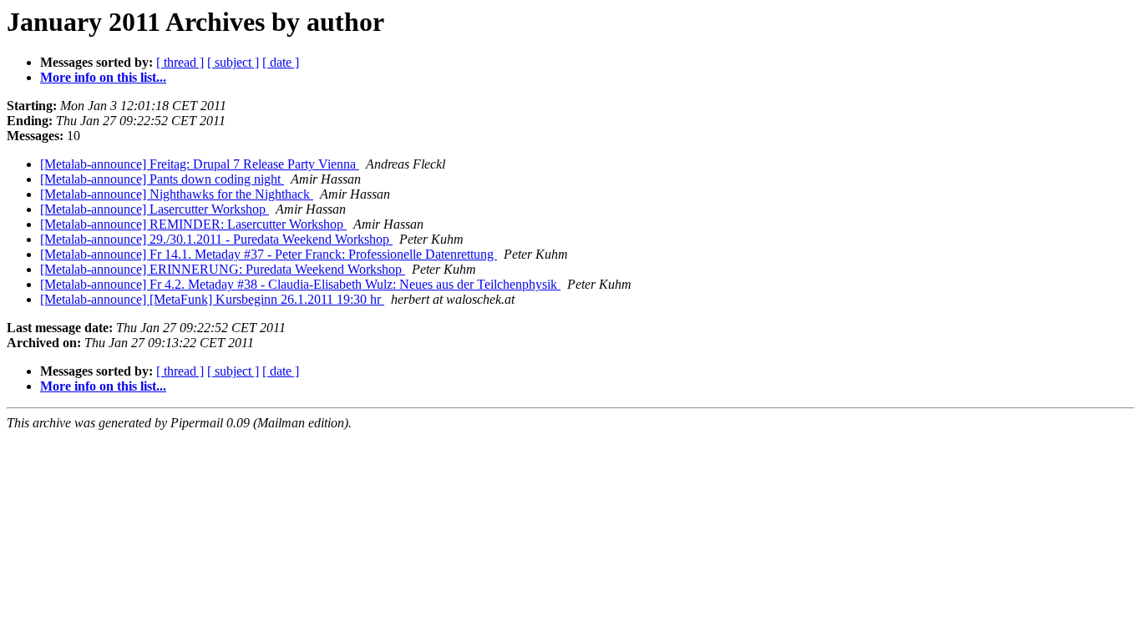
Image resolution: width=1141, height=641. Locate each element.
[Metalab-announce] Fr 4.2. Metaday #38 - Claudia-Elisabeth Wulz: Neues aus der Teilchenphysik (300, 284)
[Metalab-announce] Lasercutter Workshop (154, 209)
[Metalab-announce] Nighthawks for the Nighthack (176, 194)
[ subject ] (233, 62)
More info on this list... (103, 77)
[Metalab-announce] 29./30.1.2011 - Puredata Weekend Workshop (216, 239)
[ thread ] (180, 62)
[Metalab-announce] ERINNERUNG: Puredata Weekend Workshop (222, 269)
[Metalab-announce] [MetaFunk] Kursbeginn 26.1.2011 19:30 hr (212, 299)
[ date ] (280, 62)
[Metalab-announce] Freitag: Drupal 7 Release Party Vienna (199, 164)
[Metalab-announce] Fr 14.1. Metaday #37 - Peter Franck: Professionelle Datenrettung (268, 254)
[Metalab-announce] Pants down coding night (162, 179)
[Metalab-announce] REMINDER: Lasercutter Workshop (193, 224)
